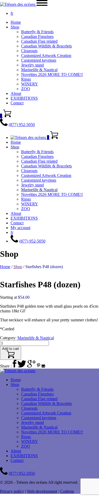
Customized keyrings (38, 60)
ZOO (25, 88)
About (16, 93)
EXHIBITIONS (24, 98)
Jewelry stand (32, 65)
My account (20, 227)
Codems (67, 491)
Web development (42, 491)
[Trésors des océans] (18, 4)
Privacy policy (12, 491)
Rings (26, 79)
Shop (15, 27)
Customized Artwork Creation (46, 55)
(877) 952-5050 (22, 124)
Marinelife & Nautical (39, 69)
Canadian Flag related (39, 41)
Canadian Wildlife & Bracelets (46, 46)
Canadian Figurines (37, 36)
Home (16, 22)
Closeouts (29, 51)
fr (12, 13)
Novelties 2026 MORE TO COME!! (52, 74)
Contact (17, 103)
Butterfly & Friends (37, 32)
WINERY (29, 84)
